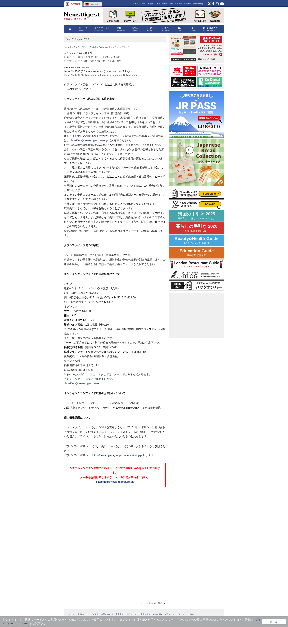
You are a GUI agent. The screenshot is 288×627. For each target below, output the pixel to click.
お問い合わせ (107, 614)
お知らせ (70, 614)
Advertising (198, 3)
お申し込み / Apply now (98, 47)
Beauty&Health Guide (196, 240)
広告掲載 (178, 3)
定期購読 (187, 3)
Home (66, 47)
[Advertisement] (89, 511)
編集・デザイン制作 (165, 3)
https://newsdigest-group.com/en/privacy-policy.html (122, 455)
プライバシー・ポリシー (175, 614)
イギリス (73, 3)
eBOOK (80, 614)
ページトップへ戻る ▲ (154, 603)
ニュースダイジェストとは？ (143, 3)
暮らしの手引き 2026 (196, 228)
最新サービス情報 (193, 59)
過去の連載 (146, 614)
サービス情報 (93, 614)
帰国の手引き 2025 (196, 216)
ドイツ (92, 3)
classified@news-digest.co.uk (87, 140)
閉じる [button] (273, 621)
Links (191, 614)
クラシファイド (78, 47)
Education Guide (197, 253)
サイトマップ (132, 614)
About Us (157, 614)
